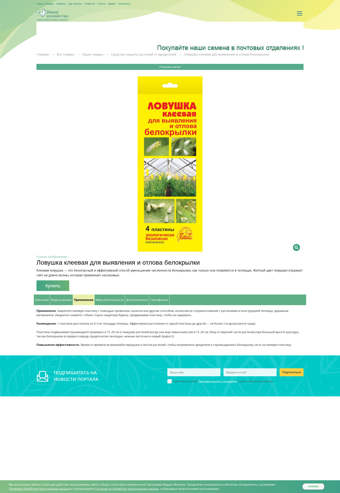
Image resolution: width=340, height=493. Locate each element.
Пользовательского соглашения (217, 380)
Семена (57, 3)
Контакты (112, 3)
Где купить (69, 3)
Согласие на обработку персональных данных (127, 489)
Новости (82, 3)
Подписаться (291, 372)
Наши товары (43, 3)
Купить (52, 285)
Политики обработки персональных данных (39, 489)
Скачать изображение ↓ (52, 256)
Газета (92, 3)
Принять (313, 486)
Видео (101, 3)
